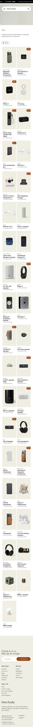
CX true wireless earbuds (23, 534)
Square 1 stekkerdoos (21, 503)
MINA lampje (7, 625)
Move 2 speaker (8, 411)
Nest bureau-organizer (22, 565)
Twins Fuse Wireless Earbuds (9, 256)
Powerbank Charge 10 (21, 256)
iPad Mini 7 (21, 317)
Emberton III (21, 133)
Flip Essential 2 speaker (22, 381)
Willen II (6, 104)
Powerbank (7, 533)
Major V (20, 286)
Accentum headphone (7, 565)
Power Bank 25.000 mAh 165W (7, 134)
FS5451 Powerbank (7, 503)
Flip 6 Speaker (8, 441)
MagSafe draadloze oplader (6, 318)
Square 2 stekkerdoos (7, 595)
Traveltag (20, 104)
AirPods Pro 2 (8, 226)
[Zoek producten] (28, 8)
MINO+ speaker (22, 595)
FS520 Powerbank (7, 471)
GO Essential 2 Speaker (22, 72)
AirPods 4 (20, 165)
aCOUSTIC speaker (6, 350)
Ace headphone (23, 441)
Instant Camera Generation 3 (8, 197)
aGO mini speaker (23, 349)
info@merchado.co (7, 722)
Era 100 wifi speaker (7, 287)
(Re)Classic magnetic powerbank (21, 472)
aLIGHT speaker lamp (8, 381)
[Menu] (4, 9)
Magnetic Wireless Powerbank (7, 73)
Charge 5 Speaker (20, 411)
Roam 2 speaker (23, 226)
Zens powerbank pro (9, 166)
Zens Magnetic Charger (22, 197)
